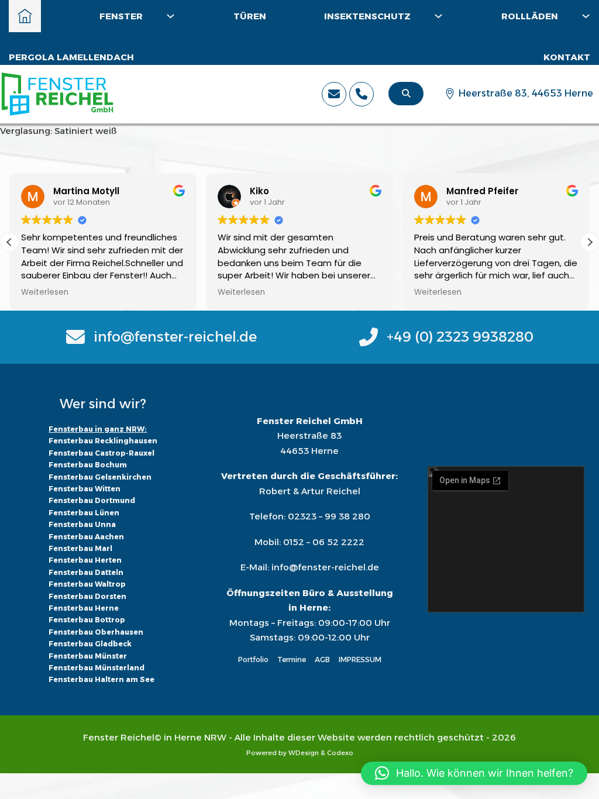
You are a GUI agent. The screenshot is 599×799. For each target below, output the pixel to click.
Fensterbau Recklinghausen (103, 440)
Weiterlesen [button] (44, 292)
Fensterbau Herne (84, 608)
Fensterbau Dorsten (87, 596)
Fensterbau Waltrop (87, 584)
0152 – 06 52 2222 (323, 541)
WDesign (303, 753)
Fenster (121, 16)
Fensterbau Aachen (86, 536)
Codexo (340, 753)
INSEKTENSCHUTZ (367, 16)
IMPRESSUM (360, 659)
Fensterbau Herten (85, 560)
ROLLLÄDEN (529, 16)
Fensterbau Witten (85, 488)
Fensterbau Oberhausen (96, 632)
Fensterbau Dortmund (92, 500)
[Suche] (406, 93)
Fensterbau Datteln (86, 572)
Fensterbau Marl (80, 548)
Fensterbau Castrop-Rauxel (101, 453)
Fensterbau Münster (88, 656)
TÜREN (249, 16)
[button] (589, 242)
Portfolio (253, 659)
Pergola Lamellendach (71, 57)
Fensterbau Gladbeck (90, 643)
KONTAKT (566, 57)
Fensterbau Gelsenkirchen (100, 477)
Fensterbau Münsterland (96, 667)
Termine (291, 659)
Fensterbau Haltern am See (101, 679)
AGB (322, 659)
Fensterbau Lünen (84, 512)
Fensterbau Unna (82, 524)
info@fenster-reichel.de (325, 567)
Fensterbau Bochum (88, 464)
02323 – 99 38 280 (329, 516)
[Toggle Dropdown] (170, 16)
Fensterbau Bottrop (87, 619)
